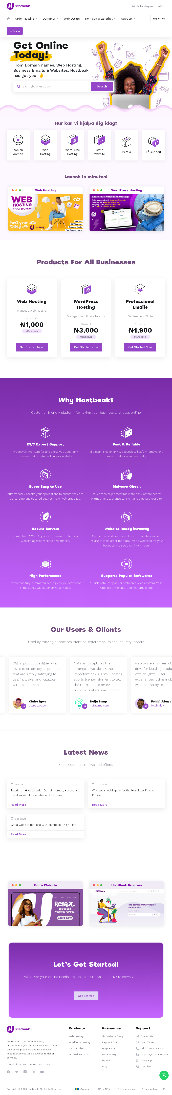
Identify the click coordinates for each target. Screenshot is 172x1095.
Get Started (86, 995)
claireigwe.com (38, 705)
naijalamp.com (99, 705)
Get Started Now (32, 347)
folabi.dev (157, 705)
